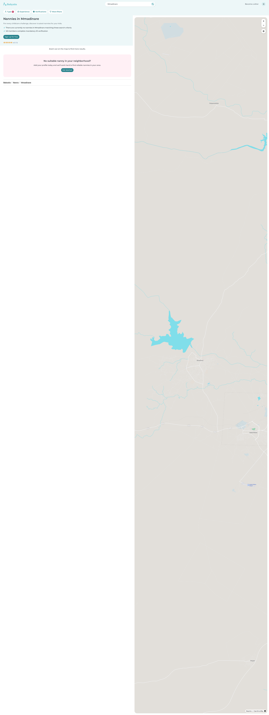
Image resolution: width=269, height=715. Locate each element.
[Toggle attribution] (265, 711)
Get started (67, 70)
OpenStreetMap (258, 711)
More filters (57, 12)
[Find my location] (263, 31)
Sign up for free (11, 37)
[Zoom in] (263, 21)
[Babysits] (10, 4)
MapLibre (249, 711)
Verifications (40, 12)
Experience (24, 12)
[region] (200, 365)
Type (10, 12)
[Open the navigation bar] (264, 4)
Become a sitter (252, 4)
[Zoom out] (263, 25)
